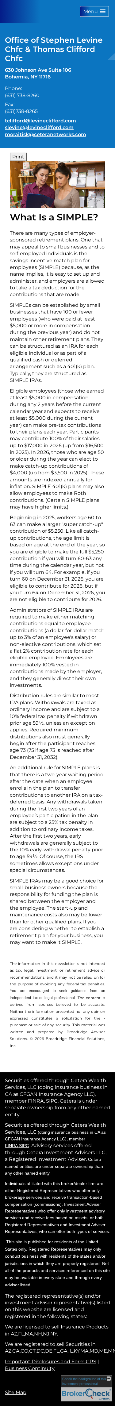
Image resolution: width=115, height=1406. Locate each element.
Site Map (15, 1392)
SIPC (52, 1101)
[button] (94, 11)
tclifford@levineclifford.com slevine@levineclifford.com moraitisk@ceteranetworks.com (45, 127)
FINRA (36, 1101)
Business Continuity (30, 1368)
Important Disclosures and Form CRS (50, 1361)
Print (18, 157)
